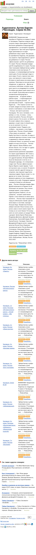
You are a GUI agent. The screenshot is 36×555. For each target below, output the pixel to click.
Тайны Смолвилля (8, 506)
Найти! (32, 11)
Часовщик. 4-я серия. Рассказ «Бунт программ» (8, 365)
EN (23, 1)
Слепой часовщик (8, 466)
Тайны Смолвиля (8, 500)
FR (33, 1)
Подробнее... (27, 283)
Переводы (9, 19)
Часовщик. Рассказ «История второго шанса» (9, 288)
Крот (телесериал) (8, 473)
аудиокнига (22, 281)
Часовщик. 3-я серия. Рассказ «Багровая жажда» (9, 346)
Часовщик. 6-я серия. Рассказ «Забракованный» (8, 404)
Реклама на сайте (20, 518)
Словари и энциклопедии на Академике (16, 7)
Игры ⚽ (26, 22)
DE (26, 1)
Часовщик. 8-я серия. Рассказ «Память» (7, 269)
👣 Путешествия (4, 521)
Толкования (18, 16)
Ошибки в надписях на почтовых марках (16, 485)
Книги (26, 19)
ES (30, 1)
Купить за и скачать (18, 251)
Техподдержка (12, 518)
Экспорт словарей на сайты (7, 524)
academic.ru (7, 3)
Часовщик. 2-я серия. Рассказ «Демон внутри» (8, 327)
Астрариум (5, 493)
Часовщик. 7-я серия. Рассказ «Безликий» (7, 442)
